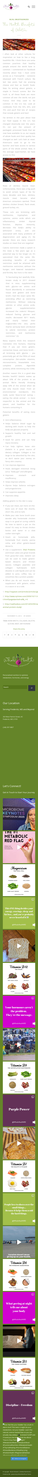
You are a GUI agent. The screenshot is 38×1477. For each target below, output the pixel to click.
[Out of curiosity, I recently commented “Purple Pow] (19, 1110)
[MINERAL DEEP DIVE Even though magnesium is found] (19, 880)
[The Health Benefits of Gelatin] (19, 44)
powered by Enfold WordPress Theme (21, 1474)
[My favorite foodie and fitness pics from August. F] (19, 946)
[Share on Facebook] (5, 635)
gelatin (31, 621)
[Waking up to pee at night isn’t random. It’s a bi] (19, 1308)
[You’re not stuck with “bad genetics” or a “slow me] (19, 913)
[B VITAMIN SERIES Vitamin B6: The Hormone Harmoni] (19, 1275)
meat (17, 624)
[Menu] (32, 7)
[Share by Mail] (33, 635)
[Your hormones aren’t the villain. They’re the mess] (19, 1012)
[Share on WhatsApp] (12, 635)
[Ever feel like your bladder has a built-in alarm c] (19, 1440)
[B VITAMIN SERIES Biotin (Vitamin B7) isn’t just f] (19, 1176)
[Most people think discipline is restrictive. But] (19, 1407)
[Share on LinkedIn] (19, 635)
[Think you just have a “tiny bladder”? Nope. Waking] (19, 1341)
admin (28, 616)
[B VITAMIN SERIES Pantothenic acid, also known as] (19, 1374)
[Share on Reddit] (30, 635)
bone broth (13, 621)
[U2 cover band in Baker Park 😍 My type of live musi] (19, 1045)
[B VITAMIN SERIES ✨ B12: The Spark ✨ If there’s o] (19, 979)
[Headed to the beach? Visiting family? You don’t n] (19, 1242)
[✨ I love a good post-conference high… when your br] (19, 814)
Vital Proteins (29, 549)
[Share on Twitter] (8, 635)
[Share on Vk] (26, 635)
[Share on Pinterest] (15, 635)
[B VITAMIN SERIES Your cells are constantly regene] (19, 1078)
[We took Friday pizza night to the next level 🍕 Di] (19, 1143)
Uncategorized (22, 19)
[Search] (28, 7)
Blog (11, 19)
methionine (25, 624)
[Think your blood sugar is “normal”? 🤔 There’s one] (19, 847)
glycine (11, 624)
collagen (23, 621)
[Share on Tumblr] (22, 635)
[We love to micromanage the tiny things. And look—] (19, 1209)
